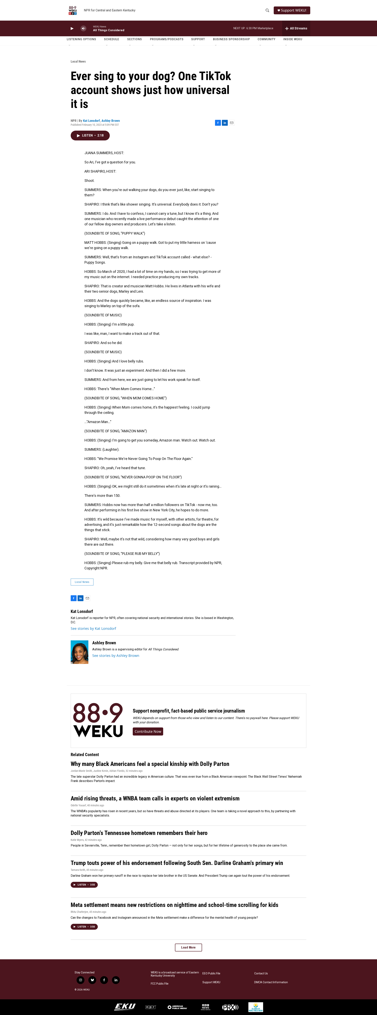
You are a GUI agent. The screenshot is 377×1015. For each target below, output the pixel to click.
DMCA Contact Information (271, 982)
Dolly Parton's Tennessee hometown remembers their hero (139, 832)
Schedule (111, 39)
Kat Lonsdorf (91, 121)
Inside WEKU (292, 39)
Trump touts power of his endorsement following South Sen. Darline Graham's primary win (177, 862)
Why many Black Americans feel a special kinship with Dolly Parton (150, 763)
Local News (78, 61)
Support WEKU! (293, 10)
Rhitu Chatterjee (79, 911)
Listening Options (81, 39)
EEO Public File (211, 973)
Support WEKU (211, 982)
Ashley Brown (111, 121)
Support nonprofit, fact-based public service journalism (189, 711)
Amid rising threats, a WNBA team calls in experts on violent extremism (155, 798)
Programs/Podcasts (167, 39)
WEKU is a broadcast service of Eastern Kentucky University (175, 974)
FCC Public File (159, 983)
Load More (188, 947)
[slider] (89, 28)
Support (198, 39)
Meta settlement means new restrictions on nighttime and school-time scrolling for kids (174, 904)
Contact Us (261, 973)
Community (266, 39)
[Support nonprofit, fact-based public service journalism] (98, 721)
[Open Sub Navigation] (69, 45)
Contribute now (148, 731)
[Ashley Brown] (79, 652)
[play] (72, 28)
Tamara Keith (78, 869)
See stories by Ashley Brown (115, 655)
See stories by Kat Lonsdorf (93, 628)
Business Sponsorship (231, 39)
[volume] (83, 28)
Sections (134, 39)
